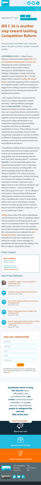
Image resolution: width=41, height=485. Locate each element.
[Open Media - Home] (5, 3)
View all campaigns (20, 421)
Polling (4, 215)
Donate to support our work (20, 459)
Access (28, 16)
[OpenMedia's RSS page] (38, 3)
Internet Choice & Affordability (28, 19)
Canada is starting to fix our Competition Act (22, 292)
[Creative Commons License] (6, 476)
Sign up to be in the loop (20, 445)
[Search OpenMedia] (24, 3)
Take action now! (20, 431)
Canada (23, 16)
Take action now (20, 414)
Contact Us (16, 470)
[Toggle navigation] (37, 8)
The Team (16, 468)
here (9, 372)
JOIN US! (20, 365)
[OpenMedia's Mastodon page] (29, 3)
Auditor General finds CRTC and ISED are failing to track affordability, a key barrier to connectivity (23, 323)
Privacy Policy (31, 468)
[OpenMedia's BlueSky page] (33, 3)
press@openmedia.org (10, 269)
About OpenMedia (19, 466)
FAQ (28, 466)
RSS (28, 470)
